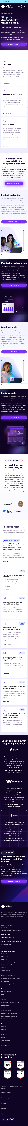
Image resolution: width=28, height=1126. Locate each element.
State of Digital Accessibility (9, 1016)
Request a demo (13, 44)
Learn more (6, 83)
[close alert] (26, 2)
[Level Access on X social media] (3, 1119)
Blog (2, 994)
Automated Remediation (8, 975)
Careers (3, 1029)
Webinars (3, 999)
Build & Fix (4, 959)
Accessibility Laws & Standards (10, 1002)
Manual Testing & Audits (8, 984)
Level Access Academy (7, 965)
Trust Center (4, 1043)
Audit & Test (4, 956)
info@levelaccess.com (7, 937)
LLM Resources (6, 944)
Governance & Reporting (8, 962)
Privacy (3, 1103)
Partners (3, 1032)
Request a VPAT (13, 222)
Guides (3, 997)
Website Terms (6, 1092)
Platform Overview (6, 954)
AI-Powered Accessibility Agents (10, 978)
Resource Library (6, 991)
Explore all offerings (13, 183)
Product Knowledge (6, 1010)
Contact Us (4, 1114)
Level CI (3, 967)
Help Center (4, 1008)
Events (3, 1037)
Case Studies (5, 1005)
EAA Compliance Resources (9, 1019)
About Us (3, 1026)
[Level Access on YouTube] (7, 1119)
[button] (20, 6)
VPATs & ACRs (5, 981)
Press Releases (5, 1040)
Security (3, 1109)
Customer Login (5, 1035)
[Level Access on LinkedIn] (12, 1119)
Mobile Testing (5, 970)
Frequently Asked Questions (9, 1013)
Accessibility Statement (8, 1098)
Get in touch (6, 114)
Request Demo (5, 1045)
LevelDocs (4, 973)
